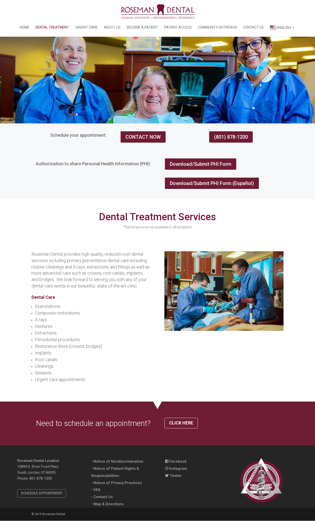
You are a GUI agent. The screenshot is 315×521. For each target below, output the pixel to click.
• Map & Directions (107, 504)
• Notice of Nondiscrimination (117, 461)
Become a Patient (142, 27)
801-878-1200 (40, 478)
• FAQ (95, 489)
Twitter (175, 475)
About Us (112, 27)
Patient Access (178, 27)
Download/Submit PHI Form (200, 164)
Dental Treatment (52, 27)
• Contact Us (102, 497)
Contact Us (253, 27)
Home (24, 27)
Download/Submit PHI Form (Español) (212, 183)
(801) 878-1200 (231, 137)
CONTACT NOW (143, 137)
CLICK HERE (181, 422)
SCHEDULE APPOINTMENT (42, 493)
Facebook (177, 461)
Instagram (177, 468)
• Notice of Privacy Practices (116, 483)
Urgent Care (86, 27)
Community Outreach (217, 27)
